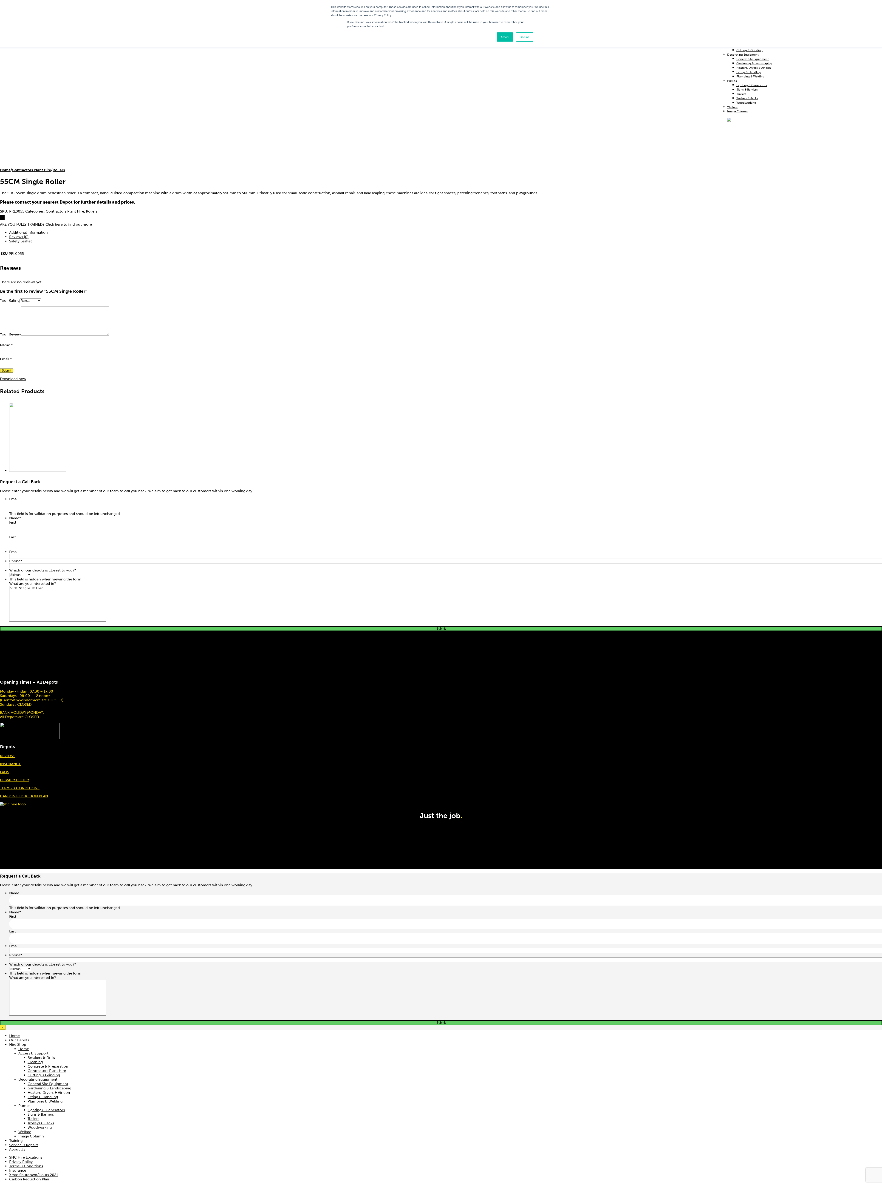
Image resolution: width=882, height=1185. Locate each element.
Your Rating (10, 300)
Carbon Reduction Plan (29, 1179)
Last (12, 537)
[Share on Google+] (4, 217)
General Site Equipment (752, 59)
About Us (17, 1149)
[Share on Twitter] (1, 217)
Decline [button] (524, 37)
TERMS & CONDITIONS (20, 788)
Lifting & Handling (748, 72)
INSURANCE (10, 764)
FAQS (4, 772)
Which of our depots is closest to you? (42, 570)
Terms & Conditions (26, 1166)
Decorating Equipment (743, 54)
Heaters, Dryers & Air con (753, 67)
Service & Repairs (23, 1145)
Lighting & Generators (751, 85)
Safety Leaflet (20, 241)
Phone (15, 561)
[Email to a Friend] (2, 217)
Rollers (59, 170)
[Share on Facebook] (0, 217)
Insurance (17, 1170)
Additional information (28, 232)
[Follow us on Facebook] (879, 806)
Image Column (31, 1136)
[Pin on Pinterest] (3, 217)
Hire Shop (17, 1044)
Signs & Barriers (747, 89)
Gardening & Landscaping (754, 63)
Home (5, 170)
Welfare (732, 107)
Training (16, 1140)
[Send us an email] (881, 806)
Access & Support (33, 1053)
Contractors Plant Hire (31, 170)
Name (6, 345)
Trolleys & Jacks (747, 98)
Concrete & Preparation (48, 1066)
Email (6, 359)
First (12, 522)
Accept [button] (505, 37)
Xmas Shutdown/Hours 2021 (33, 1175)
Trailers (741, 94)
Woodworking (746, 102)
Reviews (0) (18, 237)
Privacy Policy (21, 1161)
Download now (13, 379)
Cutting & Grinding (749, 50)
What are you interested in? (32, 583)
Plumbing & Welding (750, 76)
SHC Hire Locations (25, 1157)
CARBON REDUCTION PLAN (24, 796)
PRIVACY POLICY (14, 780)
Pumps (732, 80)
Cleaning (35, 1062)
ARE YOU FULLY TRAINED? (46, 224)
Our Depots (19, 1040)
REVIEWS (7, 756)
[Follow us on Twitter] (880, 806)
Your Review (10, 334)
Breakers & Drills (41, 1057)
